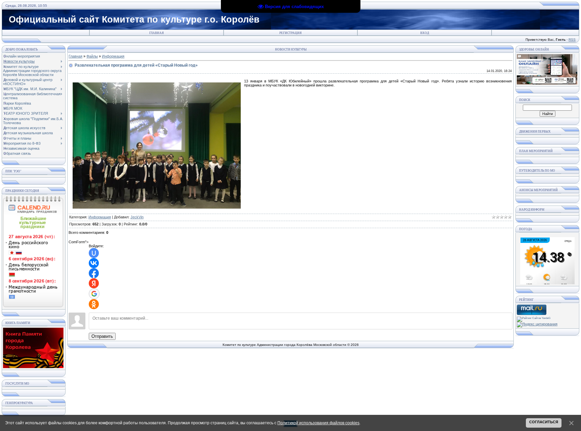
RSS (572, 39)
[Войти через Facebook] (94, 273)
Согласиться (543, 422)
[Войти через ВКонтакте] (94, 263)
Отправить (102, 336)
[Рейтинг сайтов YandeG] (533, 318)
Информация (113, 56)
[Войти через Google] (94, 293)
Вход (424, 33)
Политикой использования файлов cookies (318, 423)
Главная (156, 33)
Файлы (92, 56)
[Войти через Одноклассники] (94, 304)
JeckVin (137, 217)
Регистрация (290, 33)
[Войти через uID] (94, 253)
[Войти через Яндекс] (94, 283)
